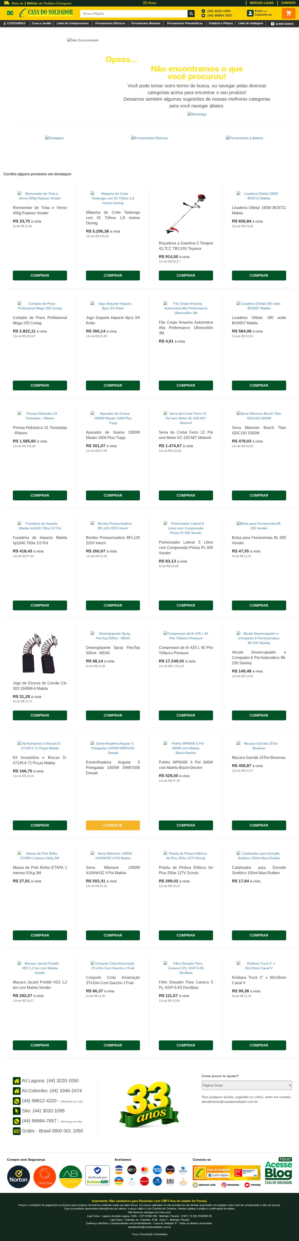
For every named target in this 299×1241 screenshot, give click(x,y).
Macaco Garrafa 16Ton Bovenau (258, 758)
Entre (259, 11)
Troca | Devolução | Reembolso (149, 1234)
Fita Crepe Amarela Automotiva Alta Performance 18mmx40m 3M (186, 327)
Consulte (112, 825)
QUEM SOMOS (285, 23)
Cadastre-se (263, 14)
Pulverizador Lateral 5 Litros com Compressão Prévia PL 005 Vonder (186, 547)
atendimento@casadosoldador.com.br (149, 1227)
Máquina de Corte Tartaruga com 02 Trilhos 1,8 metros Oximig (113, 217)
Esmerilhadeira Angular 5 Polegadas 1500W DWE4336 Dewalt (113, 767)
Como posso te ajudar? (220, 1076)
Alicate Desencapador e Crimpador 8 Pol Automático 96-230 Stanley (259, 657)
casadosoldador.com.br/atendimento (130, 1223)
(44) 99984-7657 (219, 15)
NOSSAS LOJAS (262, 3)
